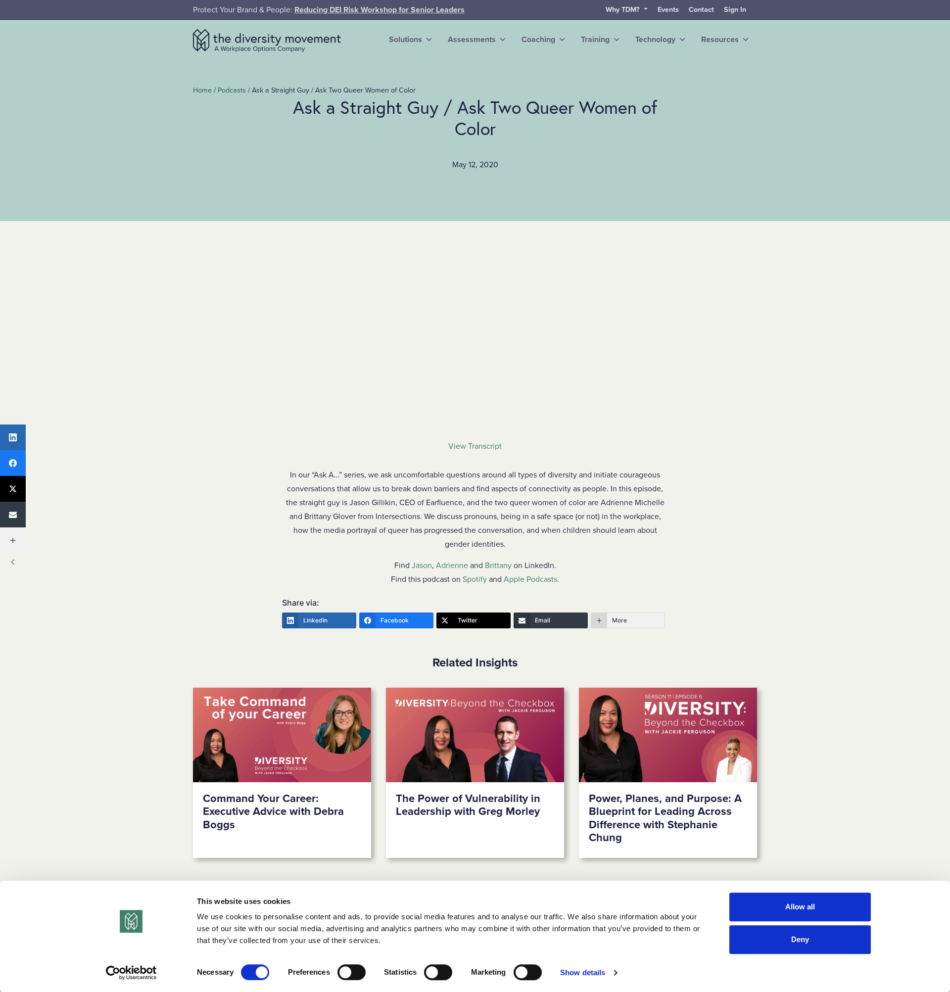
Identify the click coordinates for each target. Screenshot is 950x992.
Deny (800, 939)
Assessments (472, 40)
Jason (422, 565)
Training (595, 40)
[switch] (351, 972)
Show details (582, 972)
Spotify (475, 579)
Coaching (538, 40)
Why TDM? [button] (624, 9)
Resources (720, 40)
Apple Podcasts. (531, 579)
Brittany (498, 565)
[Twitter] (13, 489)
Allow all (800, 906)
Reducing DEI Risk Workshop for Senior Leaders (379, 10)
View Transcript (475, 446)
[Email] (13, 514)
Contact (701, 9)
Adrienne (452, 565)
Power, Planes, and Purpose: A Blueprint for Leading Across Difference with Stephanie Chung (665, 818)
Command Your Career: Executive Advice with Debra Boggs (273, 811)
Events (668, 9)
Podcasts (232, 90)
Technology (655, 40)
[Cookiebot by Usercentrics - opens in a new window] (131, 972)
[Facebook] (13, 463)
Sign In (735, 9)
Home (202, 90)
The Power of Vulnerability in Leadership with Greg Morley (468, 805)
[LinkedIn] (13, 437)
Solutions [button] (405, 40)
